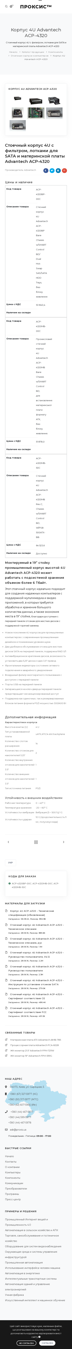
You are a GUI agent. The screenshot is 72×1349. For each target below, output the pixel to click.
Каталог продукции (33, 52)
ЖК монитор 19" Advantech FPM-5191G (31, 1055)
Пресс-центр (13, 1199)
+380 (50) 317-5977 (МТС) (23, 1099)
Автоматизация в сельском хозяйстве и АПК (31, 1230)
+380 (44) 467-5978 (19, 1122)
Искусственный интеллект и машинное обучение (35, 1300)
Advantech (30, 170)
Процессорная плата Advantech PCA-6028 (34, 1045)
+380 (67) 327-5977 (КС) (24, 1094)
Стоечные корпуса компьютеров (30, 55)
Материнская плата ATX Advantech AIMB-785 (35, 1039)
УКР (10, 862)
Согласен (47, 1343)
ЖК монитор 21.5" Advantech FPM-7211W (32, 1050)
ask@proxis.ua (18, 1129)
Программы (12, 1194)
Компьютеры (12, 1172)
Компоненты (55, 52)
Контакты (10, 1161)
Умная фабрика (14, 1294)
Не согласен (26, 1343)
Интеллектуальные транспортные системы (31, 1278)
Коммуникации (14, 1183)
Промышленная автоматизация (24, 1262)
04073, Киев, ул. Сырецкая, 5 (27, 1086)
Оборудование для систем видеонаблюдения (33, 1246)
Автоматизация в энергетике (22, 1273)
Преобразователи (16, 1188)
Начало (13, 52)
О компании (12, 1167)
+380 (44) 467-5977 (22, 1111)
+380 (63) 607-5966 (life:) (22, 1104)
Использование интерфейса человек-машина (32, 1267)
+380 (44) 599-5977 (19, 1117)
